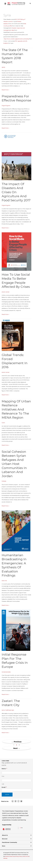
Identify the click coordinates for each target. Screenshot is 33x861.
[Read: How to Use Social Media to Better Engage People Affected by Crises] (16, 251)
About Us (5, 835)
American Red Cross (10, 856)
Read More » (5, 90)
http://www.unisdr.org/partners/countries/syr (16, 39)
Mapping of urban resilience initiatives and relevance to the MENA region (16, 409)
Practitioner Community (9, 842)
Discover (4, 838)
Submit (7, 794)
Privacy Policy (19, 856)
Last (3, 784)
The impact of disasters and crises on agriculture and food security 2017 (16, 192)
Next (16, 748)
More (3, 846)
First (3, 776)
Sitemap (5, 858)
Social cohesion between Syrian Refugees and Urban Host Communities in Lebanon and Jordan (14, 464)
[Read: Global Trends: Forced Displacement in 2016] (13, 335)
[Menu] (5, 3)
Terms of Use (26, 856)
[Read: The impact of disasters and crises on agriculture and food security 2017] (16, 156)
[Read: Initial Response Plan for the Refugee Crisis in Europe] (16, 630)
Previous (16, 742)
